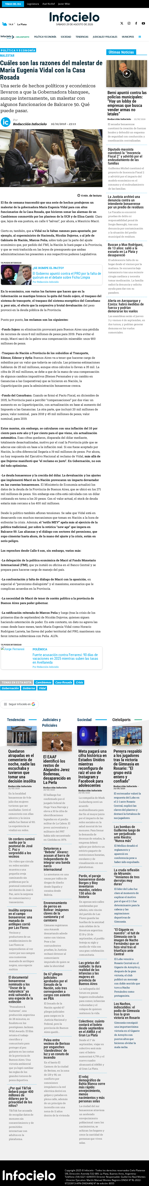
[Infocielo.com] (74, 17)
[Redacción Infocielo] (7, 122)
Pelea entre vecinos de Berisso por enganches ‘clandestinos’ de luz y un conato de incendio (57, 1048)
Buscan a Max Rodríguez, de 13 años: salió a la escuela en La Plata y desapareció (125, 250)
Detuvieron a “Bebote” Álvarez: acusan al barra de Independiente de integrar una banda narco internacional (57, 858)
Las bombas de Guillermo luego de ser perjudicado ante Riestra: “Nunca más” (127, 834)
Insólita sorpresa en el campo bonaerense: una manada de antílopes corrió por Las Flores (20, 919)
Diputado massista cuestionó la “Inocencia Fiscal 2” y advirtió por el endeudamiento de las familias (125, 156)
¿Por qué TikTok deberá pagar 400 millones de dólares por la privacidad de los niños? (21, 1097)
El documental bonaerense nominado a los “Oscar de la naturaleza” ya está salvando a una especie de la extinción (21, 989)
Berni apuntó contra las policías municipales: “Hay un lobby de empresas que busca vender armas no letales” (127, 103)
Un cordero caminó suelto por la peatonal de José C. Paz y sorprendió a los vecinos (22, 847)
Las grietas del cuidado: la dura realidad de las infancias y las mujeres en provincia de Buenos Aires (90, 973)
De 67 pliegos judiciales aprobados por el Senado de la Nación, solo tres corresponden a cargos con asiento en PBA (57, 986)
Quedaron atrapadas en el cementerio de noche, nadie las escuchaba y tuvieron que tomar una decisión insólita (22, 766)
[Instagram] (129, 23)
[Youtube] (143, 23)
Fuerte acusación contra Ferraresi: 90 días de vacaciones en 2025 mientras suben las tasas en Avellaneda (65, 658)
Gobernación (10, 688)
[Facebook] (136, 23)
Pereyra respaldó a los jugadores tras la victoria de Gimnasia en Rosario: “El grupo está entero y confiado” (127, 766)
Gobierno (29, 688)
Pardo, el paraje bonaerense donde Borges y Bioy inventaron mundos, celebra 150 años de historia (92, 886)
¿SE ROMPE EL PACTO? (48, 268)
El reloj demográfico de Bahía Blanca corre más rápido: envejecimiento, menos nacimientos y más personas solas (92, 1089)
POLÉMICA (40, 649)
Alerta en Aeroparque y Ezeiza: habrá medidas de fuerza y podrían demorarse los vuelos (126, 306)
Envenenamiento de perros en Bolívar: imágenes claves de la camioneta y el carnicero (56, 911)
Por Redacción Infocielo (46, 281)
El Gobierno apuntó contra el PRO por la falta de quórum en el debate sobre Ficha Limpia (67, 275)
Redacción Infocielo (30, 124)
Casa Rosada (63, 682)
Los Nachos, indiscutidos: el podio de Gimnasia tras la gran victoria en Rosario (127, 1011)
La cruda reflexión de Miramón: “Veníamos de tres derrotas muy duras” (126, 877)
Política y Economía (18, 50)
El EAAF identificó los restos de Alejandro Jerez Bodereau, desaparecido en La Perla (57, 769)
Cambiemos (43, 682)
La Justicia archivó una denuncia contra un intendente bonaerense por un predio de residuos (126, 202)
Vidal (42, 688)
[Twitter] (121, 23)
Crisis (79, 682)
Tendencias (16, 719)
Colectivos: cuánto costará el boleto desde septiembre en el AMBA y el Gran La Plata (91, 1028)
